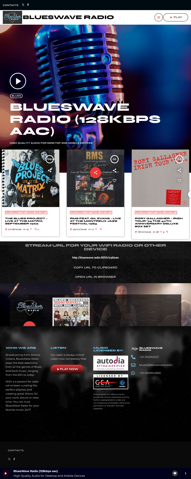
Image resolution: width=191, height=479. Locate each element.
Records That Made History (26, 212)
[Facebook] (28, 5)
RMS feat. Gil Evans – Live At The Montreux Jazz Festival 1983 (30, 221)
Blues (16, 95)
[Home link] (58, 17)
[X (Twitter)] (23, 5)
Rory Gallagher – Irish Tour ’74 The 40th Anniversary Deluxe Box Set (94, 222)
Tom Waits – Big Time (155, 218)
